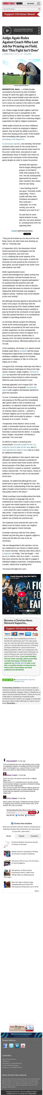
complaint (23, 351)
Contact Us (5, 1061)
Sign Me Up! (10, 815)
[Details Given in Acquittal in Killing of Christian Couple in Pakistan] (7, 854)
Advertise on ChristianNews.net (12, 1063)
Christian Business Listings (10, 1065)
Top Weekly (31, 815)
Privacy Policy (32, 1093)
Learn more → (26, 831)
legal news (32, 679)
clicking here (19, 663)
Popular (21, 836)
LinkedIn (17, 1045)
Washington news (19, 681)
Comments (34, 836)
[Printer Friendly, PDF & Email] (8, 680)
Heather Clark (8, 54)
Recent (8, 836)
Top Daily (21, 815)
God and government (22, 679)
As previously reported (11, 144)
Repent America (17, 1067)
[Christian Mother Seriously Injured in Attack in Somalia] (7, 844)
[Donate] (21, 14)
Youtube (23, 1045)
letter (6, 257)
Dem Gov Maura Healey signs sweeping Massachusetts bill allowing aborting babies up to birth (25, 884)
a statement (7, 554)
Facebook (5, 1045)
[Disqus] (21, 731)
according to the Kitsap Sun (13, 139)
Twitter (11, 1045)
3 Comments (28, 54)
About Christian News (9, 1059)
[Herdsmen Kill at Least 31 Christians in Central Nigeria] (7, 863)
